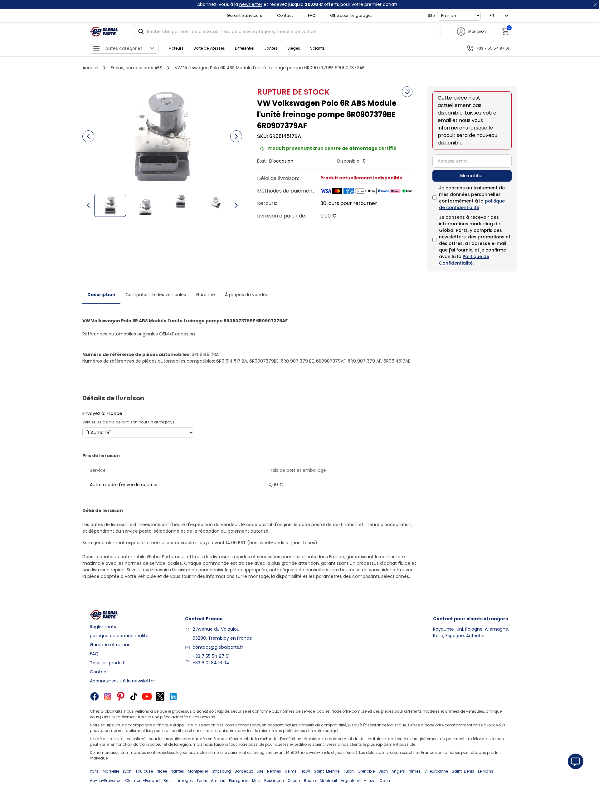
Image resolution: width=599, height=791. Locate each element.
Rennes (274, 771)
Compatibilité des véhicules (155, 294)
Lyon (127, 771)
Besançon (274, 780)
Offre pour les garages (351, 15)
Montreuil (328, 780)
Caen (384, 780)
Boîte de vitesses (209, 48)
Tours (202, 780)
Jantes (270, 48)
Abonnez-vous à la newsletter (122, 681)
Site (431, 15)
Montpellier (198, 771)
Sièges (293, 48)
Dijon (383, 771)
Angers (398, 771)
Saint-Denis (463, 771)
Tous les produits (108, 663)
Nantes (177, 771)
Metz (256, 780)
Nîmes (415, 771)
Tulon (348, 771)
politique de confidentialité (472, 204)
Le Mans (485, 771)
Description (101, 294)
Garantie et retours (244, 15)
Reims (291, 771)
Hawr (305, 771)
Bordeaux (244, 771)
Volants (317, 48)
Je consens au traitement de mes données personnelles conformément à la (472, 198)
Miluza (369, 780)
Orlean (294, 780)
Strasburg (221, 771)
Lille (260, 771)
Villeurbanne (436, 771)
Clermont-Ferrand (142, 780)
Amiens (218, 780)
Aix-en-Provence (105, 780)
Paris (94, 771)
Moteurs (175, 48)
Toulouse (144, 771)
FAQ (311, 15)
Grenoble (366, 771)
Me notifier (472, 176)
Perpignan (238, 780)
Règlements (103, 626)
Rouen (310, 780)
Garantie (205, 294)
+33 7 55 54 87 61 (211, 656)
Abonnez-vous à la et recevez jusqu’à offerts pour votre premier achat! (297, 4)
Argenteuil (350, 780)
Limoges (185, 780)
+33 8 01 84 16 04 (210, 663)
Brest (168, 780)
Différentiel (244, 48)
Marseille (111, 771)
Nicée (162, 771)
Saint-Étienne (326, 771)
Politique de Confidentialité (464, 259)
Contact (285, 15)
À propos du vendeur (247, 294)
